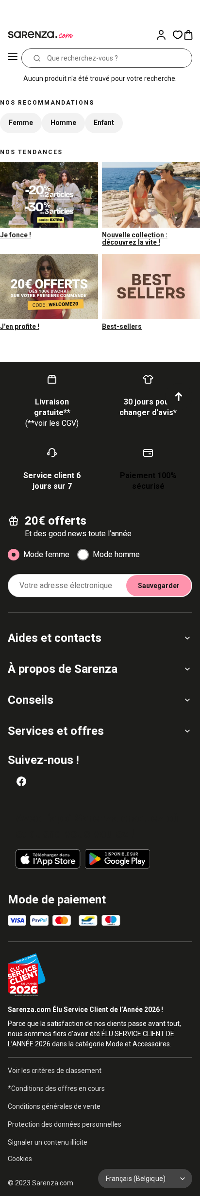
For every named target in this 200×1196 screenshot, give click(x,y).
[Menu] (12, 58)
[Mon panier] (191, 35)
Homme (63, 122)
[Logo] (39, 35)
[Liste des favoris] (178, 35)
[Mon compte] (164, 35)
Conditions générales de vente (54, 1106)
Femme (21, 122)
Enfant (104, 122)
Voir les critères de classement (54, 1070)
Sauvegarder (159, 586)
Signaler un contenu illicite (47, 1142)
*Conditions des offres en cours (56, 1088)
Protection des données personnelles (64, 1124)
